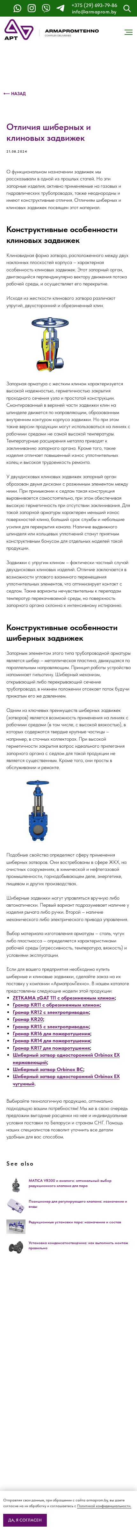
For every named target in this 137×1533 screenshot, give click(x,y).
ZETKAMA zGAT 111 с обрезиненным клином (64, 998)
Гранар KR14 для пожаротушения (51, 1041)
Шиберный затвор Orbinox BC (48, 1069)
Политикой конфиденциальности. (104, 1506)
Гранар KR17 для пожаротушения (51, 1048)
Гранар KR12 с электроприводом (51, 1012)
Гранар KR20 (28, 1019)
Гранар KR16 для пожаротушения (51, 1034)
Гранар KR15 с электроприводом (51, 1026)
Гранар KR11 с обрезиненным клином (56, 1005)
